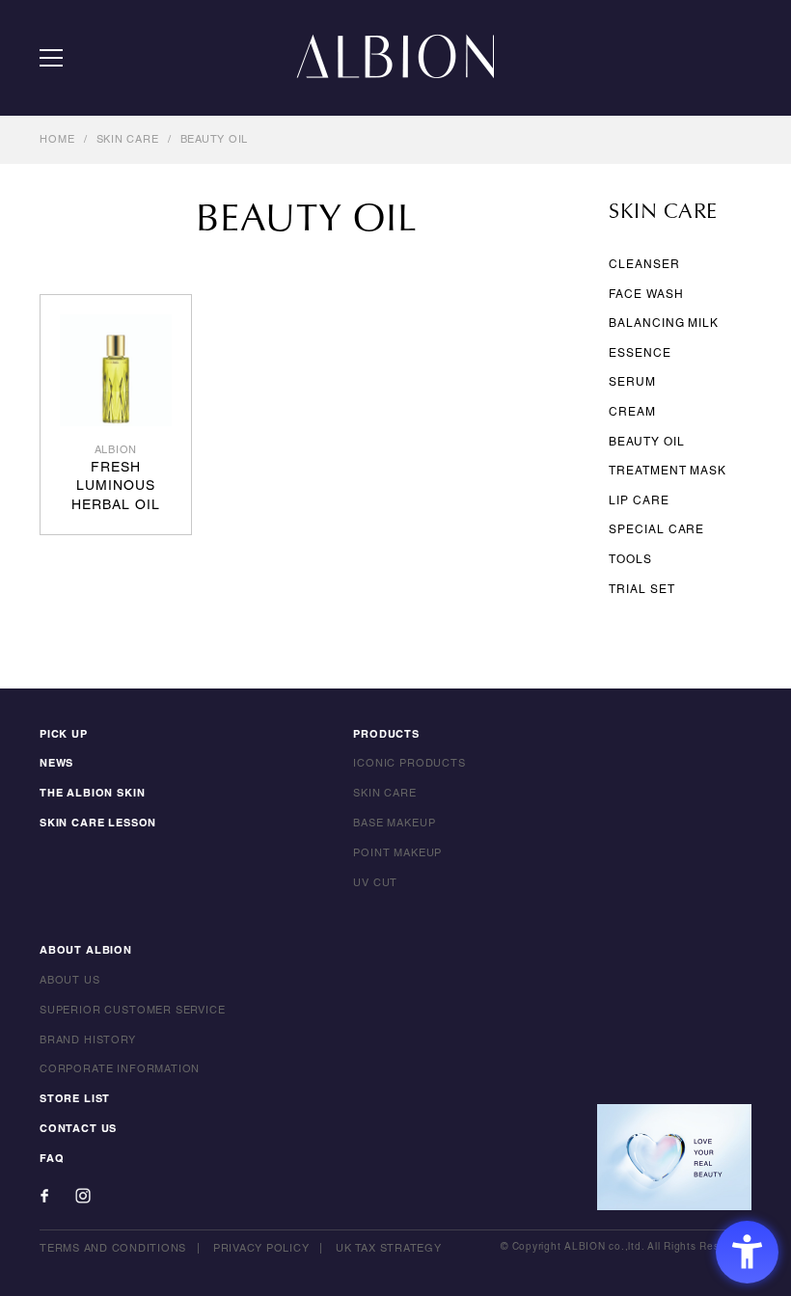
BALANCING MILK (664, 323)
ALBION (395, 58)
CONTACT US (78, 1129)
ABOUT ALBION (86, 951)
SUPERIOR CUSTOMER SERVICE (133, 1010)
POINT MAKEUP (397, 853)
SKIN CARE (127, 140)
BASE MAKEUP (394, 823)
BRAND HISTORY (88, 1040)
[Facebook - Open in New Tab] (44, 1195)
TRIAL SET (641, 589)
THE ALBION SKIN (92, 793)
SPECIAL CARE (656, 530)
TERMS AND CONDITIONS (113, 1249)
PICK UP (64, 735)
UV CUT (375, 883)
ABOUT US (70, 981)
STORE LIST (75, 1099)
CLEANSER (644, 264)
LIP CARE (638, 501)
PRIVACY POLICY (261, 1249)
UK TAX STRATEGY (388, 1249)
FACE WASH (646, 294)
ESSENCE (639, 353)
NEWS (56, 764)
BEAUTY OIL (214, 140)
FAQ (52, 1159)
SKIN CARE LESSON (98, 823)
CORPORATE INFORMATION (120, 1069)
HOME (57, 140)
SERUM (632, 382)
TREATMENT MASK (667, 471)
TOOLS (630, 559)
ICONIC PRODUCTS (409, 764)
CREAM (632, 412)
